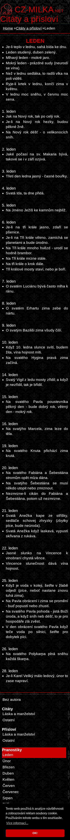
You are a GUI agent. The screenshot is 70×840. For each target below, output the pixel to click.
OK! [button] (35, 833)
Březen (9, 767)
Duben (8, 773)
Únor (7, 761)
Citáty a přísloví (29, 19)
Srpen (8, 798)
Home (8, 28)
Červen (9, 786)
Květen (8, 779)
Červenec (11, 792)
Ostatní (9, 720)
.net (39, 9)
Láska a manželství (19, 714)
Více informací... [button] (17, 823)
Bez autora (12, 700)
